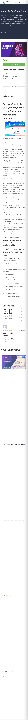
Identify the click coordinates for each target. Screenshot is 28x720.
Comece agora (14, 64)
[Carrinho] (15, 2)
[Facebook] (12, 86)
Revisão (3, 30)
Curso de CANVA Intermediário (13, 445)
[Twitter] (15, 86)
